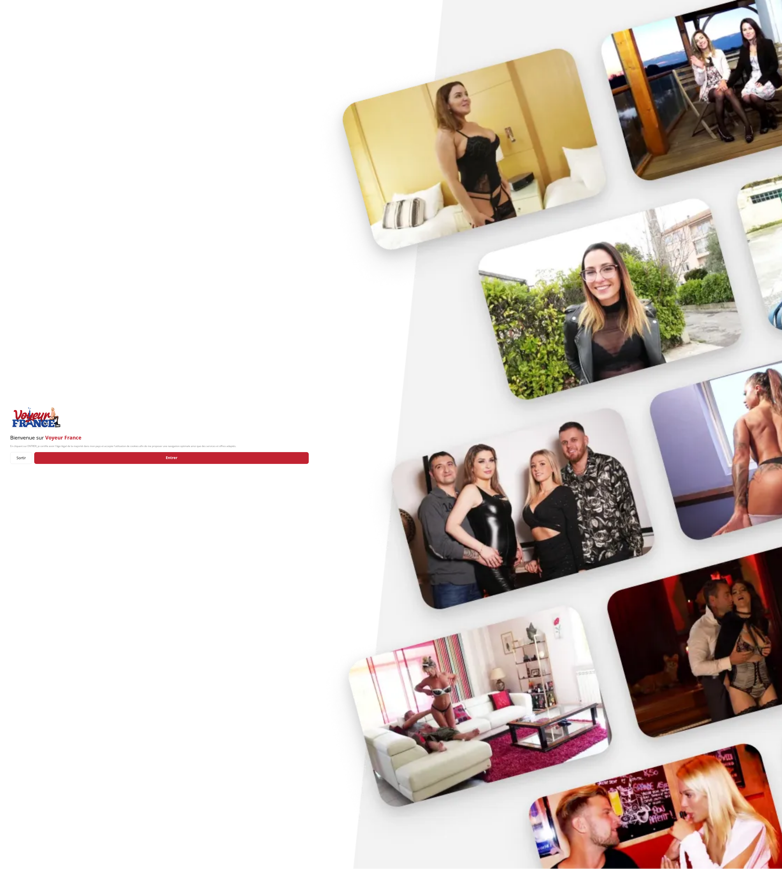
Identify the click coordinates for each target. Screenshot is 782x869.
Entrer (171, 457)
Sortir (21, 457)
